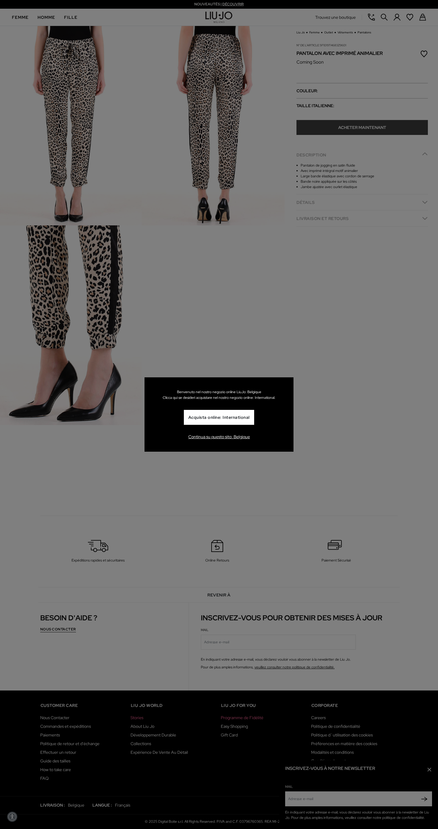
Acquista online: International (219, 417)
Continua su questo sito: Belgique (219, 436)
